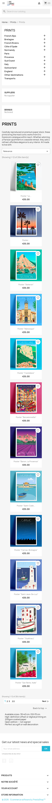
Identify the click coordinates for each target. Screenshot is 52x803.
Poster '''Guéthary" (26, 638)
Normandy (9, 50)
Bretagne (9, 39)
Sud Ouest (9, 60)
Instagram (11, 761)
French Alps (10, 36)
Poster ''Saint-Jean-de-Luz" (26, 594)
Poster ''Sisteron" (26, 284)
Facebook (4, 761)
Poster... (26, 240)
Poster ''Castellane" (26, 373)
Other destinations (13, 75)
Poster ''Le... (26, 196)
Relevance (26, 151)
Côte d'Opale (10, 46)
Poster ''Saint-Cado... (26, 505)
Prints (9, 30)
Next (45, 701)
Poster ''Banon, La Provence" (26, 461)
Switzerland (10, 68)
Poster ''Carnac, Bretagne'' (26, 550)
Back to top (40, 708)
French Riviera (11, 43)
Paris (6, 53)
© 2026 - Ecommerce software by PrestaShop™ (23, 799)
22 (13, 701)
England (8, 71)
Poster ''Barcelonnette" (26, 417)
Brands (8, 109)
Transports (9, 78)
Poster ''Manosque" (26, 329)
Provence (9, 57)
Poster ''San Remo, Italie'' (26, 682)
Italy (6, 64)
